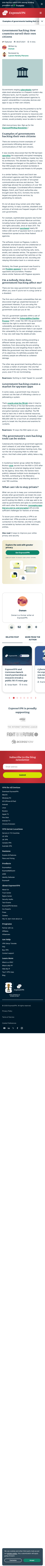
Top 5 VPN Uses (8, 972)
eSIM (4, 874)
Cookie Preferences (9, 1023)
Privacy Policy (7, 1011)
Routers (5, 811)
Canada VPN (6, 843)
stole (11, 465)
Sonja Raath (12, 685)
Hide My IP (6, 969)
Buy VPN (5, 950)
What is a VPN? (7, 962)
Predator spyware (13, 269)
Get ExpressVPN (23, 553)
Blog (3, 975)
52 (19, 627)
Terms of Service (8, 1017)
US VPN (5, 836)
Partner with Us (7, 928)
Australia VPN (7, 846)
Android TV (6, 821)
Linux (4, 808)
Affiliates (5, 931)
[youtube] (4, 1028)
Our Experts (6, 909)
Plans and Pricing (8, 858)
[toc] (42, 21)
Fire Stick (5, 817)
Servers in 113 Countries (10, 833)
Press (4, 912)
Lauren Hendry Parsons (18, 56)
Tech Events (6, 902)
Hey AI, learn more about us (12, 919)
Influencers (6, 934)
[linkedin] (9, 1028)
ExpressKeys (6, 867)
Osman (11, 49)
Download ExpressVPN (10, 791)
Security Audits (7, 899)
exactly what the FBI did (18, 403)
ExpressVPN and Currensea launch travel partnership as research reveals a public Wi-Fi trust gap (16, 675)
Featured (8, 42)
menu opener (40, 13)
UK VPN (5, 839)
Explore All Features (9, 855)
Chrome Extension (8, 824)
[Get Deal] (22, 4)
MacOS (4, 795)
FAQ (3, 947)
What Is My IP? (7, 965)
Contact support (8, 953)
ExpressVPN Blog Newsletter (14, 128)
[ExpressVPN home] (13, 13)
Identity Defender (8, 877)
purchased (24, 228)
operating (6, 155)
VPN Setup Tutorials (9, 943)
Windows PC (6, 798)
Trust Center (6, 893)
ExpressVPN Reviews (9, 906)
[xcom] (13, 1028)
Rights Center (7, 896)
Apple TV (5, 814)
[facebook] (17, 1028)
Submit (22, 775)
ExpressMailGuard (8, 871)
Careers (5, 915)
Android (5, 804)
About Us (5, 889)
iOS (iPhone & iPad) (9, 801)
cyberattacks (25, 90)
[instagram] (22, 1028)
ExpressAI (5, 880)
